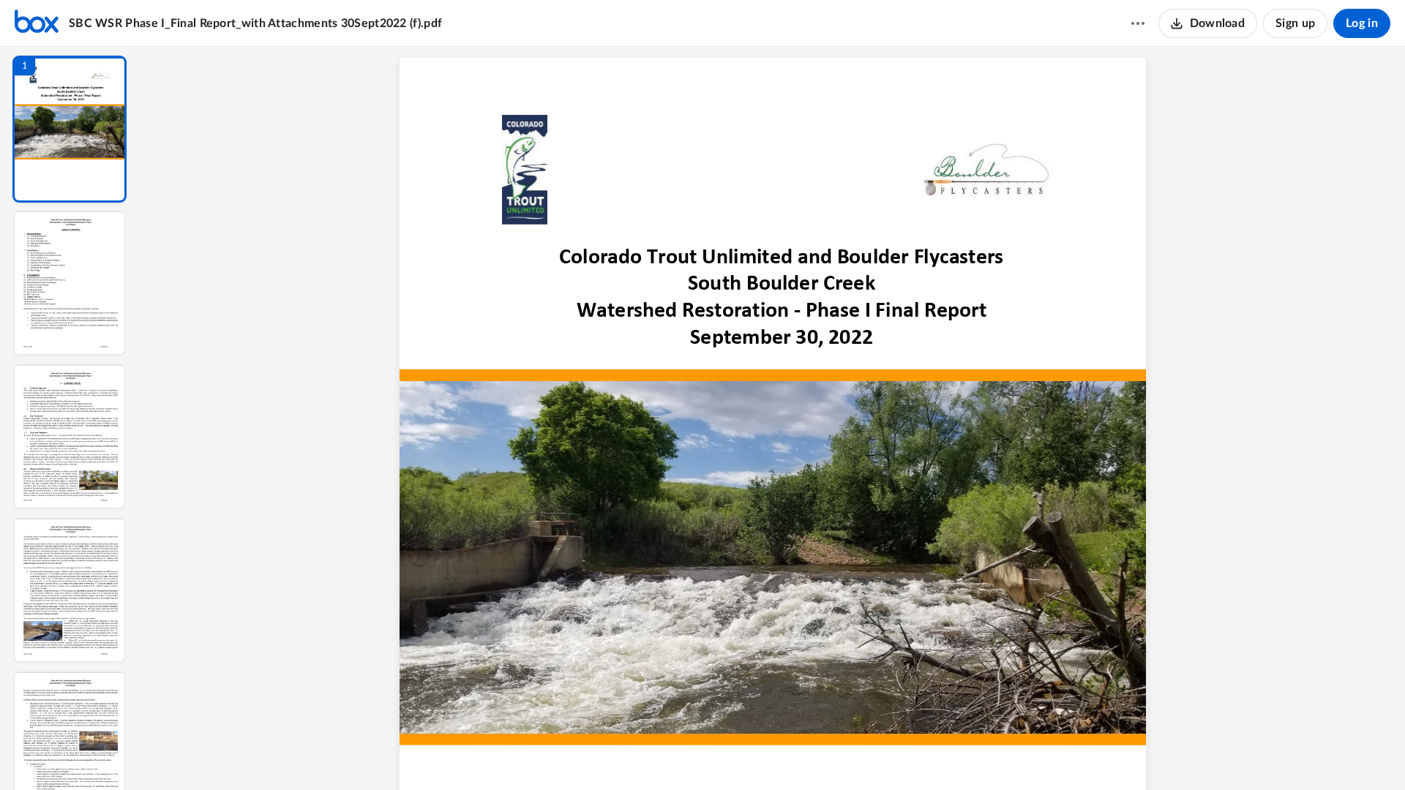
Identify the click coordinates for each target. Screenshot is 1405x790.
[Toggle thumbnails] (636, 754)
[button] (69, 129)
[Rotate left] (855, 754)
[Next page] (745, 754)
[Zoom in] (826, 754)
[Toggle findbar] (662, 754)
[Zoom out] (776, 754)
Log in (1362, 23)
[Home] (37, 23)
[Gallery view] (883, 754)
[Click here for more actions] (1138, 23)
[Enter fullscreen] (909, 754)
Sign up (1295, 23)
